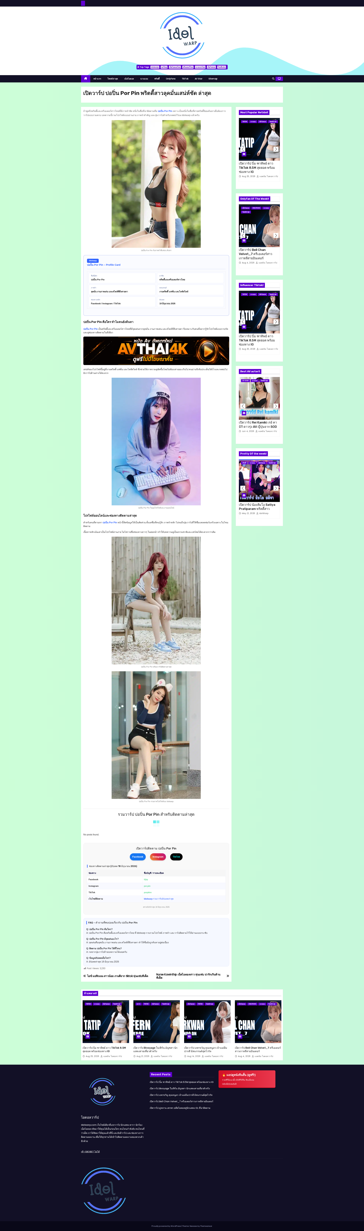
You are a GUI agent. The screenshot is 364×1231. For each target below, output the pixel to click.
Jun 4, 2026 (248, 431)
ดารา (138, 1004)
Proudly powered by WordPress (166, 1226)
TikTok (185, 78)
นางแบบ (144, 78)
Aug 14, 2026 (194, 1056)
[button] (273, 78)
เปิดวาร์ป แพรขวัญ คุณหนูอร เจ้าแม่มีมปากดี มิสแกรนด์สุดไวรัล (181, 1095)
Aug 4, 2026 (248, 262)
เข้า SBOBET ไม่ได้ (90, 1151)
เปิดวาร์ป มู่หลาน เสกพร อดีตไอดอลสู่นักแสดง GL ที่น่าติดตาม (180, 1107)
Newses (193, 1226)
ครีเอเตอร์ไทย (188, 67)
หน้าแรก (97, 78)
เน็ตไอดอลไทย (174, 67)
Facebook (137, 857)
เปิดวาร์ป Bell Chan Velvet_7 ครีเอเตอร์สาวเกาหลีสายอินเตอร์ (255, 254)
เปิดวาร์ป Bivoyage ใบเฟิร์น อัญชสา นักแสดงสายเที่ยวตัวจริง (180, 1088)
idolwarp (155, 67)
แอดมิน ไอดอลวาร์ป (268, 176)
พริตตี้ (157, 78)
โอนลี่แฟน (221, 67)
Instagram (158, 857)
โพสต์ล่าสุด (112, 78)
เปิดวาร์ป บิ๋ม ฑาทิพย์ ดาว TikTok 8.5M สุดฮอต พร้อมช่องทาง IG (257, 168)
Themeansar (206, 1226)
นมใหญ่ (164, 67)
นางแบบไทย (200, 67)
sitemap (213, 78)
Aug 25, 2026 (249, 176)
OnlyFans (171, 78)
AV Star (198, 78)
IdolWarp (263, 513)
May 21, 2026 (249, 513)
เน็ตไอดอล (211, 67)
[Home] (85, 78)
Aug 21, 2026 (143, 1056)
